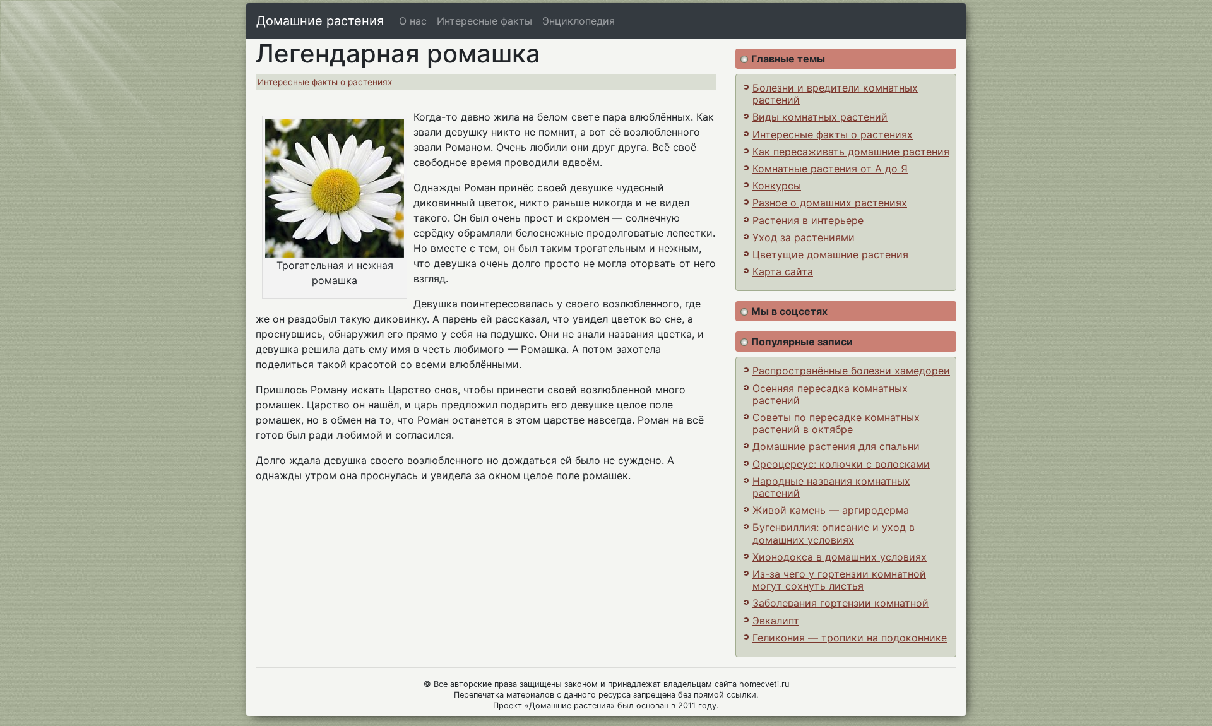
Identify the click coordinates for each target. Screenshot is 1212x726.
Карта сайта (782, 271)
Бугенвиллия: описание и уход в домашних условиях (833, 533)
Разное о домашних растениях (829, 202)
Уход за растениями (803, 237)
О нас (413, 21)
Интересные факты (484, 21)
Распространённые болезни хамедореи (851, 370)
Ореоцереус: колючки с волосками (841, 464)
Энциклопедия (578, 21)
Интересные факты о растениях (325, 82)
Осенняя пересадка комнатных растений (830, 394)
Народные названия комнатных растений (831, 487)
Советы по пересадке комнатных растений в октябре (836, 423)
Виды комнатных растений (820, 116)
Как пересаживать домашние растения (850, 151)
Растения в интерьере (808, 220)
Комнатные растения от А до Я (830, 168)
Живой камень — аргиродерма (830, 510)
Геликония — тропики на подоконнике (849, 637)
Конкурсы (776, 185)
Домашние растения (320, 20)
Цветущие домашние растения (830, 254)
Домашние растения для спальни (836, 446)
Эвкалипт (775, 620)
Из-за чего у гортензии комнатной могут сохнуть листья (839, 580)
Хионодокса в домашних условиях (839, 556)
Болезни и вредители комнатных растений (835, 93)
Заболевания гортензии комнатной (840, 603)
